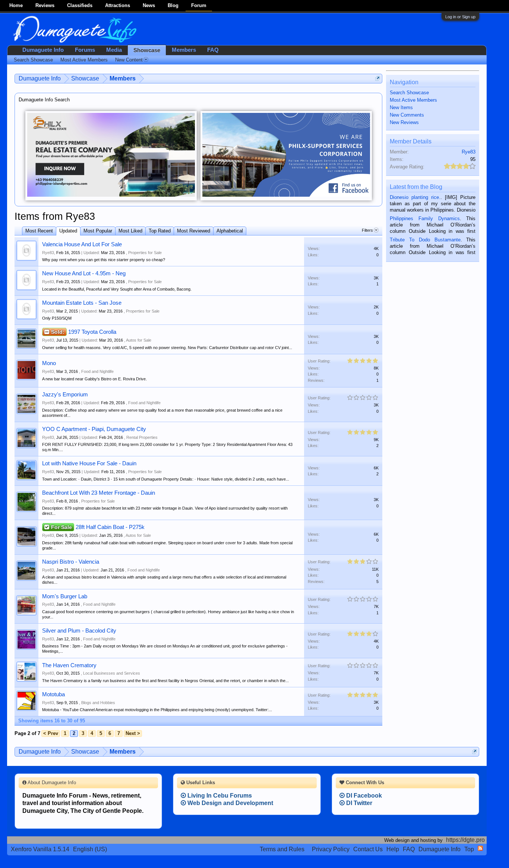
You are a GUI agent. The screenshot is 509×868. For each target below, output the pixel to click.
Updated (68, 231)
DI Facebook (363, 795)
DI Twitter (358, 803)
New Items (401, 107)
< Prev (50, 733)
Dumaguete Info (43, 50)
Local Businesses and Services (111, 673)
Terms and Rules (282, 849)
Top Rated (160, 231)
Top (469, 849)
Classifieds (79, 5)
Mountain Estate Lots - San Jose (81, 303)
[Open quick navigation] (377, 78)
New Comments (407, 115)
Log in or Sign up (460, 17)
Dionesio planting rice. (415, 197)
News (149, 5)
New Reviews (404, 122)
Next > (133, 733)
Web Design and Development (229, 803)
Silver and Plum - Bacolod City (79, 631)
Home (16, 5)
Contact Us (368, 849)
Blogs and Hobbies (98, 702)
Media (114, 50)
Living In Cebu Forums (219, 795)
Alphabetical (229, 231)
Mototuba (53, 694)
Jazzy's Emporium (65, 394)
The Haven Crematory (69, 665)
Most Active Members (413, 100)
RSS (480, 848)
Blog (173, 5)
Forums (85, 50)
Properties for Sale (145, 252)
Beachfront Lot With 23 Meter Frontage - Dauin (98, 493)
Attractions (117, 5)
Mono (49, 363)
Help (392, 849)
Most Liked (130, 231)
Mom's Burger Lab (64, 596)
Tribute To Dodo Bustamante (425, 240)
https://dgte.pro (465, 840)
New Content (129, 60)
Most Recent (39, 231)
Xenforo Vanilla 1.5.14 (40, 849)
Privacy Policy (331, 849)
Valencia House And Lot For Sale (82, 244)
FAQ (213, 50)
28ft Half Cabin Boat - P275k (110, 527)
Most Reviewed (193, 231)
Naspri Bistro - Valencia (70, 562)
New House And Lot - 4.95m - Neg (84, 273)
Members (184, 50)
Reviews (44, 5)
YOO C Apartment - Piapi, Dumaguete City (94, 429)
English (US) (90, 849)
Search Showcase (409, 92)
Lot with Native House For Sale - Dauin (89, 463)
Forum (198, 5)
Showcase (146, 50)
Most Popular (97, 231)
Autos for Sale (138, 340)
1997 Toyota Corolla (92, 332)
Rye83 (48, 252)
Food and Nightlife (97, 371)
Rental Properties (142, 437)
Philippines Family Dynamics (424, 218)
